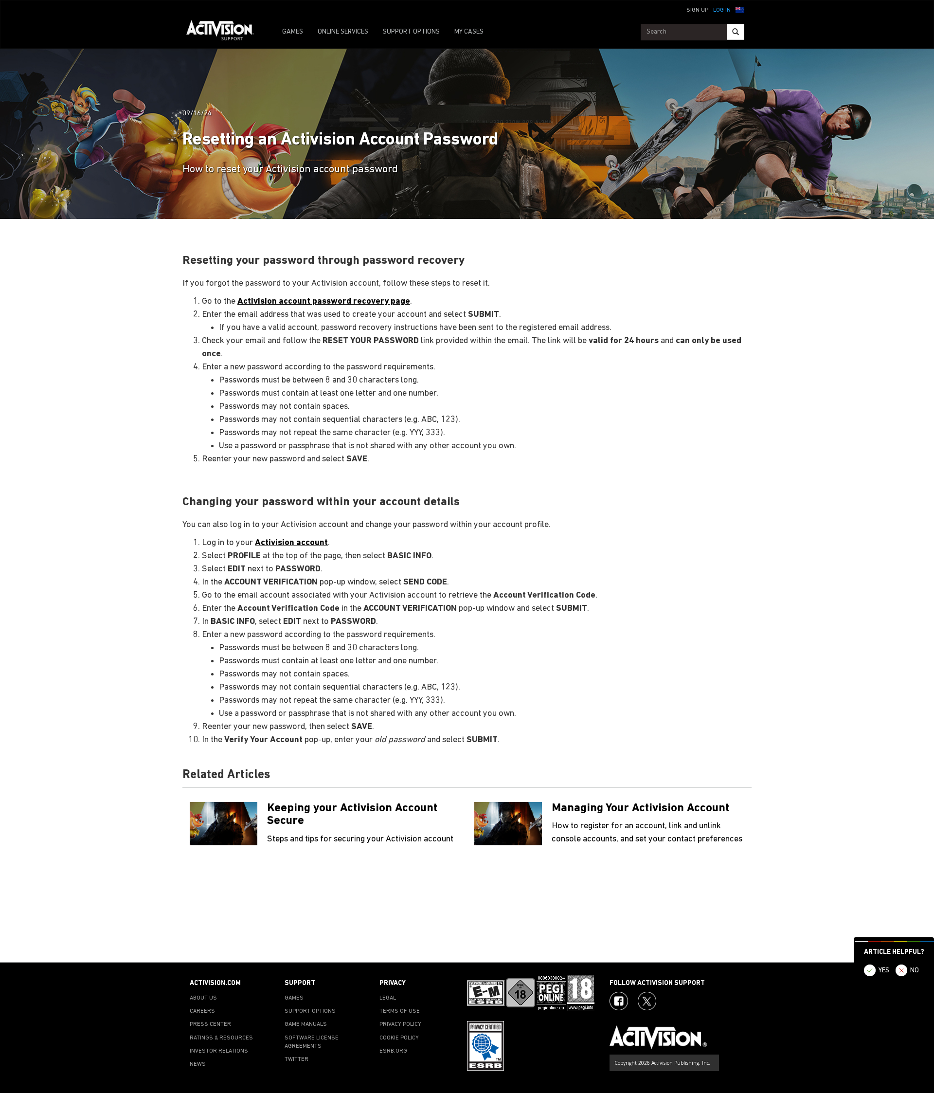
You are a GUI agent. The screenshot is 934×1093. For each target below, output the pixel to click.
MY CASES (469, 32)
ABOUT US (203, 998)
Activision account (291, 542)
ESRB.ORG (393, 1051)
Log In (722, 10)
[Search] (735, 32)
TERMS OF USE (399, 1011)
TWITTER (296, 1059)
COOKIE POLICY (399, 1038)
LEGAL (387, 998)
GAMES (292, 32)
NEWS (198, 1064)
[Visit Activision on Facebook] (619, 1001)
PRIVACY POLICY (400, 1024)
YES (884, 970)
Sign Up (697, 10)
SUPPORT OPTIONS (411, 32)
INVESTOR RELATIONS (219, 1051)
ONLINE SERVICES (343, 32)
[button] (740, 9)
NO (914, 970)
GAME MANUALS (306, 1024)
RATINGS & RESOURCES (221, 1038)
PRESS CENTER (210, 1024)
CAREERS (202, 1011)
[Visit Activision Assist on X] (647, 1001)
